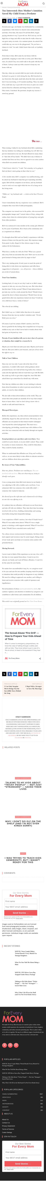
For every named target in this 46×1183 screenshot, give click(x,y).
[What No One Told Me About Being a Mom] (7, 964)
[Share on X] (4, 21)
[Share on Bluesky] (15, 21)
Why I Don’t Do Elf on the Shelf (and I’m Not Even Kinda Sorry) (23, 823)
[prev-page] (21, 867)
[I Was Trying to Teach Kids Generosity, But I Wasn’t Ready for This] (23, 840)
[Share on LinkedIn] (31, 21)
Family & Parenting (14, 7)
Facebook (18, 737)
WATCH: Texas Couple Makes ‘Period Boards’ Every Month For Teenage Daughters (26, 953)
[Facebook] (4, 1045)
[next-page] (24, 867)
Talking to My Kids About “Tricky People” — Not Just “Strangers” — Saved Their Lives (23, 785)
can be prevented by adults (28, 589)
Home (4, 7)
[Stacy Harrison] (23, 707)
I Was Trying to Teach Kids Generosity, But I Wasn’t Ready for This (23, 860)
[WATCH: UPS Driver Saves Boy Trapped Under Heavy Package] (7, 974)
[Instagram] (10, 1045)
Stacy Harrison (24, 17)
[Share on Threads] (36, 21)
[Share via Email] (26, 21)
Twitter (28, 737)
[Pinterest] (16, 1045)
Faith (23, 853)
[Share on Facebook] (9, 21)
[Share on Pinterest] (20, 21)
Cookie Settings (7, 1132)
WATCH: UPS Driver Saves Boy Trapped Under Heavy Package (20, 1073)
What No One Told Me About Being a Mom (14, 1069)
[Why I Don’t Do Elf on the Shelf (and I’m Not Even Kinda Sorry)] (23, 803)
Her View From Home (34, 601)
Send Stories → (21, 912)
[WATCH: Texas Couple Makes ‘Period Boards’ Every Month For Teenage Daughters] (7, 954)
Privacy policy (19, 918)
